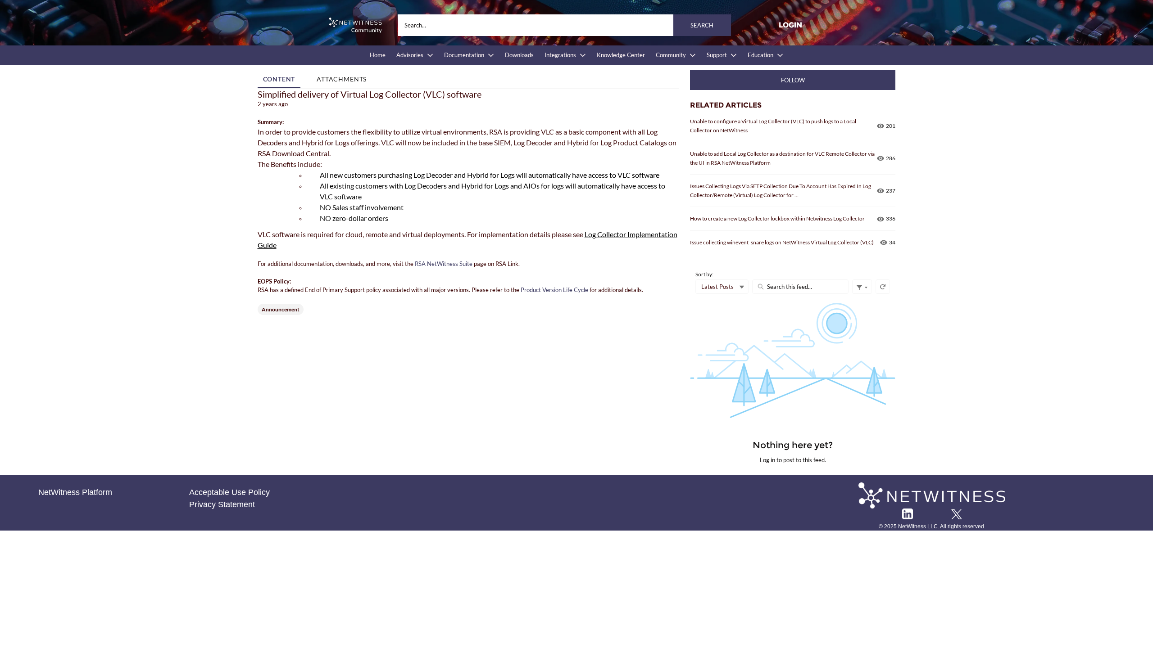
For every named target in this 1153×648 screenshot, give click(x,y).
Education (760, 54)
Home (378, 54)
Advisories (409, 54)
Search (701, 25)
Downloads (519, 54)
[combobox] (564, 25)
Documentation (464, 54)
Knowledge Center (621, 54)
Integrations (560, 54)
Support (717, 54)
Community (671, 54)
